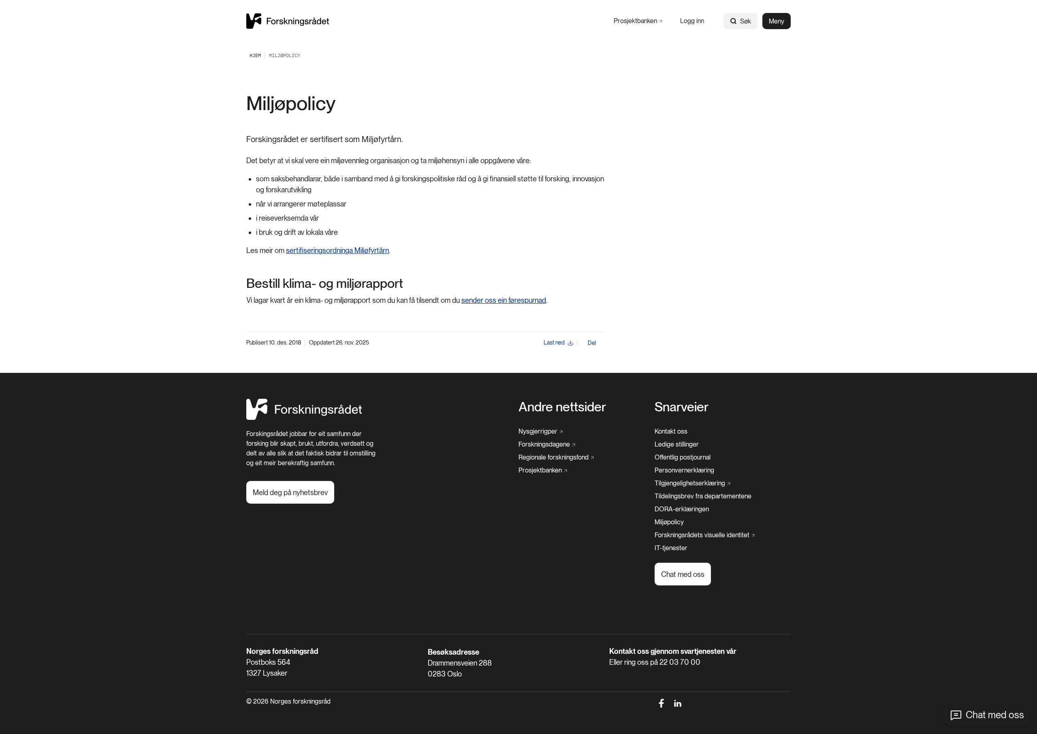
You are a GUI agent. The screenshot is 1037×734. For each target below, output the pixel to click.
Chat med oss (995, 715)
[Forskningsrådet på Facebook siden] (661, 703)
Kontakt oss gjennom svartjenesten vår (672, 651)
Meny (776, 21)
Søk (745, 21)
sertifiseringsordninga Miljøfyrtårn (337, 250)
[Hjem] (287, 20)
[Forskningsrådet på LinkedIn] (678, 703)
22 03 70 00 (679, 662)
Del (592, 343)
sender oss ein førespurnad (503, 300)
